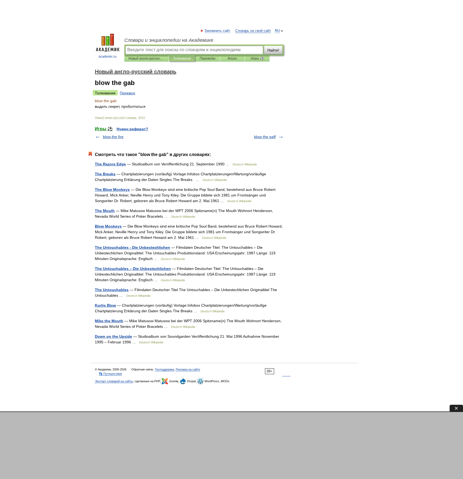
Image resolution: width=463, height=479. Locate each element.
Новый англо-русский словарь (146, 58)
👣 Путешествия (110, 373)
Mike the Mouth (109, 321)
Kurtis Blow (105, 305)
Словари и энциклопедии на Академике (168, 40)
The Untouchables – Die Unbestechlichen (133, 268)
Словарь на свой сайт (253, 31)
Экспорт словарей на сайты (114, 381)
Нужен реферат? (132, 129)
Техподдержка (164, 369)
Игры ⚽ (257, 58)
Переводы (207, 58)
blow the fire (113, 137)
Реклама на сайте (188, 369)
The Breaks (105, 174)
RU (277, 31)
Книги (232, 58)
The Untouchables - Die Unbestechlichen (132, 247)
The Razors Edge (110, 164)
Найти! (273, 50)
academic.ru (108, 56)
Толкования (182, 58)
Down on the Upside (113, 336)
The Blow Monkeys (112, 189)
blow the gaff (265, 137)
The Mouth (105, 211)
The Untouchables (112, 290)
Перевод (127, 93)
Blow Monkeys (108, 226)
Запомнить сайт (217, 31)
